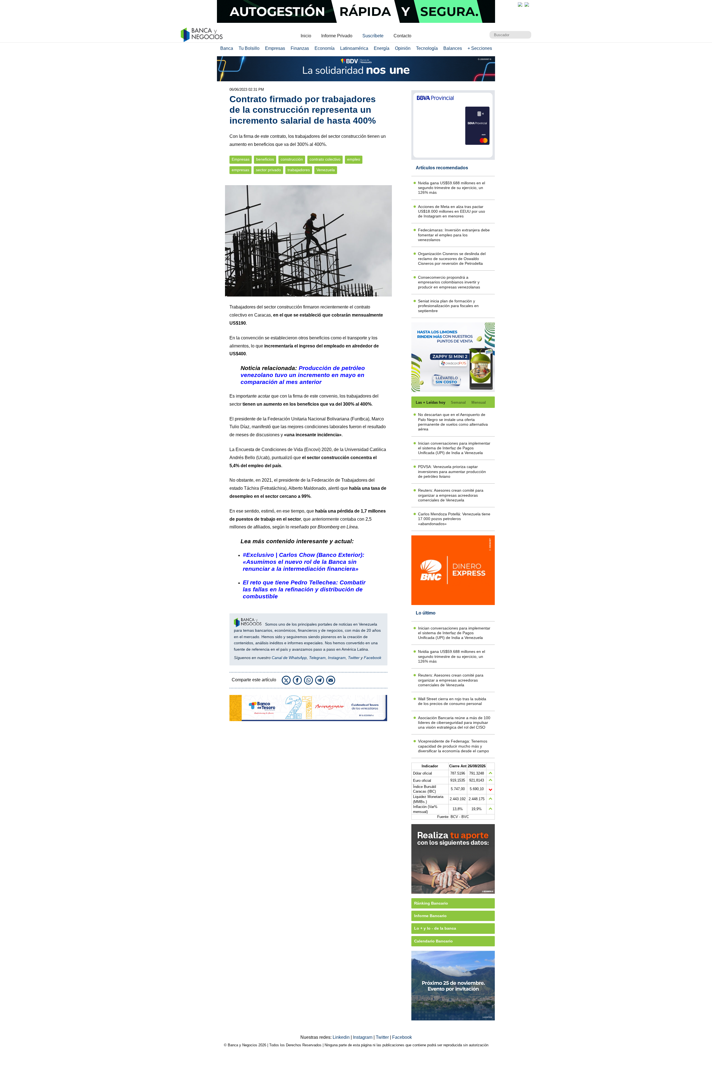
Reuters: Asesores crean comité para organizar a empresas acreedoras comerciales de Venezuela (450, 495)
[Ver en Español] (527, 4)
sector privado (268, 170)
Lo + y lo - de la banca (435, 928)
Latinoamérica (354, 48)
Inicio (306, 35)
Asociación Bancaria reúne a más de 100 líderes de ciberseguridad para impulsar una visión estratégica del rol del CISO (454, 723)
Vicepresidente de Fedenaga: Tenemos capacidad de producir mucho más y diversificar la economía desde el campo (453, 746)
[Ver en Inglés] (520, 4)
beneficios (265, 159)
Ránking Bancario (431, 903)
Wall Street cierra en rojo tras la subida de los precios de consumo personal (452, 701)
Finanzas (300, 48)
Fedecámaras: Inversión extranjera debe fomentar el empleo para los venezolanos (454, 235)
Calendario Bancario (433, 941)
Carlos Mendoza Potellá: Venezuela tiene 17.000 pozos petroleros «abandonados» (454, 519)
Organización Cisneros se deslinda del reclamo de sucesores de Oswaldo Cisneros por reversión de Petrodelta (452, 258)
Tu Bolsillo (249, 48)
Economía (325, 48)
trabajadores (299, 170)
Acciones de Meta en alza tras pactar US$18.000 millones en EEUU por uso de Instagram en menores (451, 211)
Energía (381, 48)
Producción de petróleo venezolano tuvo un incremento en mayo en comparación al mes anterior (303, 375)
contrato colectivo (325, 159)
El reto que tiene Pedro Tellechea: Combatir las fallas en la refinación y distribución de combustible (304, 589)
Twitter (354, 657)
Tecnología (427, 48)
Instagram (337, 657)
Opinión (403, 48)
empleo (353, 159)
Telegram (317, 657)
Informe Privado (336, 35)
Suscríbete (373, 35)
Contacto (402, 35)
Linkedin (342, 1037)
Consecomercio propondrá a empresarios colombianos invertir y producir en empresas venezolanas (449, 282)
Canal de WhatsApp (289, 657)
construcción (292, 159)
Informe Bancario (430, 915)
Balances (452, 48)
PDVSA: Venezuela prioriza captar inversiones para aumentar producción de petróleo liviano (452, 471)
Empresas (275, 48)
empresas (240, 170)
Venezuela (326, 170)
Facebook (372, 657)
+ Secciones (480, 48)
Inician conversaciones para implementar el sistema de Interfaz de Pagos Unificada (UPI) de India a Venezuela (454, 448)
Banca (226, 48)
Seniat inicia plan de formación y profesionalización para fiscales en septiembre (448, 306)
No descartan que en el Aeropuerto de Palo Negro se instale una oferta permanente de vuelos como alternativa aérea (453, 421)
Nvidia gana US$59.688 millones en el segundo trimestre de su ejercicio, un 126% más (451, 188)
